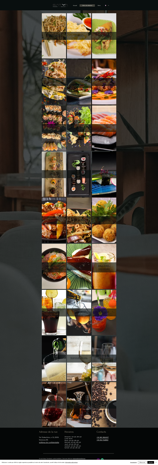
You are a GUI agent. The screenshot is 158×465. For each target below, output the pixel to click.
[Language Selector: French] (107, 5)
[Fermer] (156, 462)
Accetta (151, 462)
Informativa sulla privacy (71, 462)
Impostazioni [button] (133, 462)
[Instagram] (98, 459)
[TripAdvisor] (102, 459)
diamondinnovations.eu (79, 458)
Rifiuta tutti (142, 462)
